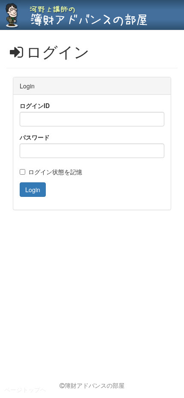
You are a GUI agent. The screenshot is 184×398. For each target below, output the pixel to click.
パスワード (35, 137)
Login (32, 189)
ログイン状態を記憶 (55, 171)
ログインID (35, 105)
